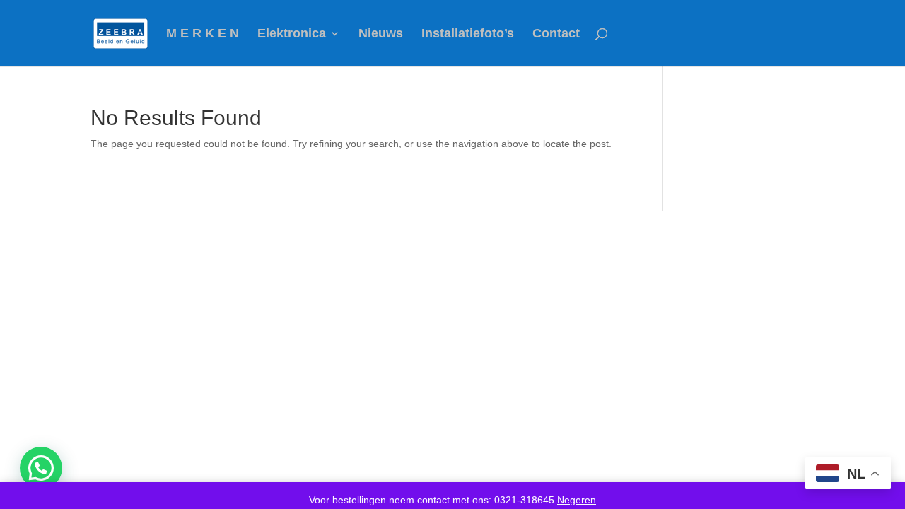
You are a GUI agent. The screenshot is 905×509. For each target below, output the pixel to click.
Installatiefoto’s (467, 34)
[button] (41, 468)
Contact (556, 34)
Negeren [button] (576, 499)
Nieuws (380, 34)
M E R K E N (202, 34)
